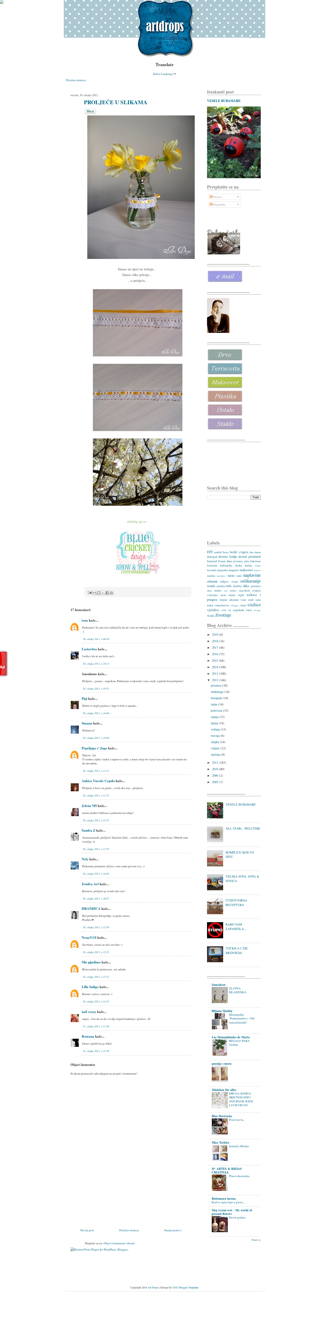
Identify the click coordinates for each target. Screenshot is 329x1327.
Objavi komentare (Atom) (119, 1243)
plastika (221, 586)
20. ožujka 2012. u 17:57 (96, 849)
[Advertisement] (104, 1196)
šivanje (257, 610)
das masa (255, 552)
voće (223, 610)
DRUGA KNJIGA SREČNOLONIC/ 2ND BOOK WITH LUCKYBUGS (241, 1099)
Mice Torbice (220, 1142)
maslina (211, 575)
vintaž (243, 605)
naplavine (252, 575)
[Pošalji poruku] (89, 592)
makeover (246, 570)
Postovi (217, 197)
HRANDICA (91, 908)
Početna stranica (76, 80)
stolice (233, 590)
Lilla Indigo (90, 986)
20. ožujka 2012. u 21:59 (96, 927)
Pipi (84, 698)
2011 (215, 762)
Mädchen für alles (224, 1089)
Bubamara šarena (224, 1198)
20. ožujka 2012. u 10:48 (96, 737)
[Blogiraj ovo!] (98, 593)
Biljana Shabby (222, 1010)
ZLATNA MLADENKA (237, 990)
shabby (237, 586)
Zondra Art (90, 883)
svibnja (216, 729)
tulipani (223, 599)
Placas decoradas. (239, 1176)
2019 (215, 634)
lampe (258, 565)
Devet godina (237, 1217)
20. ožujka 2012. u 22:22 (96, 976)
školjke (211, 615)
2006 (215, 775)
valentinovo (221, 605)
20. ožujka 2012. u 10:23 (96, 663)
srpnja (215, 717)
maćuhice (221, 575)
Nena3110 (89, 937)
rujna (214, 704)
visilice (254, 604)
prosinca (216, 685)
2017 (215, 647)
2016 (215, 654)
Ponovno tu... (237, 1120)
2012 (215, 680)
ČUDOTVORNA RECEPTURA (236, 902)
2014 (215, 667)
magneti (234, 570)
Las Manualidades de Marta (231, 1037)
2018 (215, 641)
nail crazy (89, 1011)
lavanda (212, 570)
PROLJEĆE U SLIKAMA (115, 102)
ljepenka (223, 570)
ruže (229, 585)
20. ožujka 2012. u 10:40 (96, 713)
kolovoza (217, 710)
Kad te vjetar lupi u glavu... (228, 1202)
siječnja (216, 754)
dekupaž (212, 557)
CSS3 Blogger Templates (185, 1287)
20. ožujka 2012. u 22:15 (96, 952)
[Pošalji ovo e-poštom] (94, 593)
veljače (215, 748)
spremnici (255, 586)
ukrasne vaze (237, 600)
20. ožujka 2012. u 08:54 (96, 639)
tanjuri (232, 595)
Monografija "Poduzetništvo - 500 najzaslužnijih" (241, 1018)
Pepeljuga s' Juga (94, 748)
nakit (239, 575)
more (231, 575)
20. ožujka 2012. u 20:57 (96, 898)
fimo (229, 561)
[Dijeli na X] (103, 593)
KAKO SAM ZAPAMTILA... (236, 926)
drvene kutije (227, 556)
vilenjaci (235, 605)
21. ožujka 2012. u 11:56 (96, 1026)
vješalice (213, 609)
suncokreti (244, 590)
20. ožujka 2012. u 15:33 (96, 820)
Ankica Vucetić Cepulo (98, 780)
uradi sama (254, 599)
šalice (249, 610)
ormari (234, 581)
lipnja (215, 723)
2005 (215, 782)
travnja (215, 735)
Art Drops (153, 1287)
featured (212, 561)
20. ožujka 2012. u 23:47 (96, 1001)
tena (85, 620)
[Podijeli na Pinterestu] (111, 593)
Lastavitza (89, 648)
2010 (215, 769)
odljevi (224, 581)
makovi (257, 570)
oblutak (212, 581)
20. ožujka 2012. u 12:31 (96, 795)
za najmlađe (236, 610)
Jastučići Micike (239, 1146)
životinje (223, 615)
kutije (248, 565)
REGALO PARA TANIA (239, 1043)
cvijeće (243, 552)
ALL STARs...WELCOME (243, 828)
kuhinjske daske (231, 565)
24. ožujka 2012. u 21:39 (96, 1051)
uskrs (210, 605)
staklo (218, 590)
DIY (210, 552)
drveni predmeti (249, 556)
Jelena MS (89, 805)
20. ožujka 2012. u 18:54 (96, 873)
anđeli (218, 552)
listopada (217, 698)
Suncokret (219, 984)
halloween (255, 561)
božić (233, 552)
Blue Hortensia (222, 1116)
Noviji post (87, 1230)
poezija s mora (221, 1063)
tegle (241, 595)
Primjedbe (218, 204)
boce (226, 552)
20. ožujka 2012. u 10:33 (96, 688)
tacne (223, 595)
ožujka (215, 742)
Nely (85, 858)
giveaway (238, 561)
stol (225, 590)
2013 (215, 673)
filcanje (222, 561)
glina (246, 561)
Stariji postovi (173, 1230)
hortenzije (212, 565)
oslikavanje (250, 581)
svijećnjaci (212, 595)
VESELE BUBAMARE (224, 100)
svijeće (256, 590)
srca (209, 590)
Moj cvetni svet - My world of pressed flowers (232, 1212)
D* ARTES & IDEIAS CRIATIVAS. (227, 1170)
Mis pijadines (91, 962)
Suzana (87, 723)
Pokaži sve (256, 1239)
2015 (215, 660)
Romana (88, 1036)
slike (246, 585)
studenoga (217, 692)
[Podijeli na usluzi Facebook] (107, 593)
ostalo (211, 585)
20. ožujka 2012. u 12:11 (96, 770)
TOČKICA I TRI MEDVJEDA (237, 950)
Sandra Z (88, 830)
